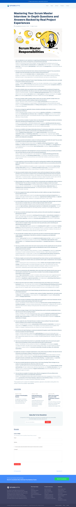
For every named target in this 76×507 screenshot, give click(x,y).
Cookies (67, 505)
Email (39, 437)
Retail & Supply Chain (62, 488)
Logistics (59, 497)
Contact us (33, 497)
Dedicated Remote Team (48, 497)
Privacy (64, 505)
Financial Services (61, 490)
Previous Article (18, 471)
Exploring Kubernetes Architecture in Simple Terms (37, 397)
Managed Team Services (48, 495)
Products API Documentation (36, 494)
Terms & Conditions (58, 505)
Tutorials (35, 26)
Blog (32, 495)
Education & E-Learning (62, 499)
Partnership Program (34, 490)
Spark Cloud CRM (47, 488)
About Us (32, 488)
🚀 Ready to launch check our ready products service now (38, 1)
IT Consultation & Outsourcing (49, 498)
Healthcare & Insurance (62, 491)
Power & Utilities (61, 495)
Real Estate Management (62, 494)
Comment (16, 449)
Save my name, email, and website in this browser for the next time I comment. (29, 446)
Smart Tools (46, 493)
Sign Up (47, 422)
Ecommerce (60, 498)
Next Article (59, 471)
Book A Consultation (61, 479)
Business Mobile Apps (48, 491)
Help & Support (33, 491)
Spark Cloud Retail (47, 490)
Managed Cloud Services (48, 494)
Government (60, 493)
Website (15, 442)
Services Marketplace (35, 493)
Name (15, 437)
